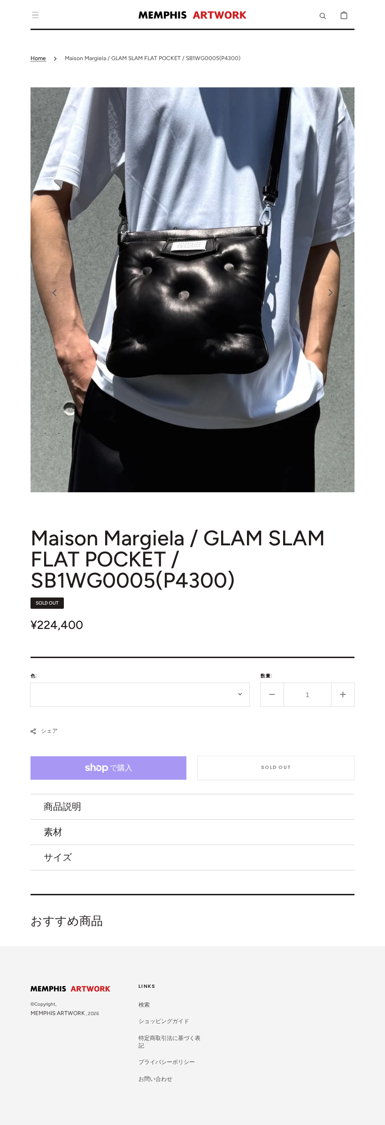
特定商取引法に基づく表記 (169, 1042)
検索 (144, 1004)
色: (34, 675)
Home (38, 58)
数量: (267, 675)
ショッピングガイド (164, 1021)
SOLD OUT (276, 767)
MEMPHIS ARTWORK (58, 1013)
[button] (35, 15)
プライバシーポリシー (167, 1062)
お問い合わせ (155, 1079)
